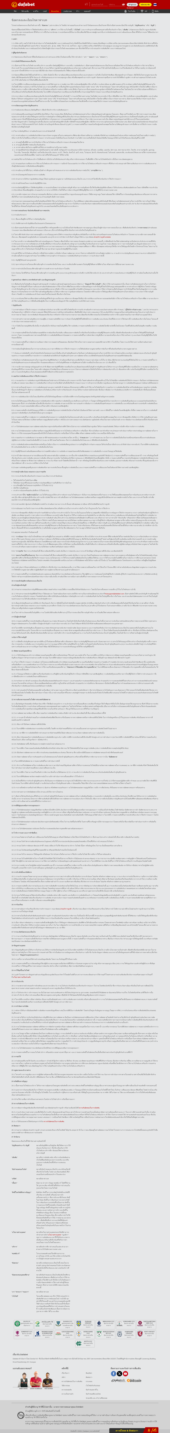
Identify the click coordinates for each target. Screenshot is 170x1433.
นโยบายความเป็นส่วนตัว (22, 977)
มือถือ (156, 11)
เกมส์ (45, 11)
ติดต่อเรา (89, 1377)
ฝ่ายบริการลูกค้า (66, 909)
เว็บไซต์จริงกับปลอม (93, 1385)
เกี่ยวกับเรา (65, 1373)
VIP (145, 11)
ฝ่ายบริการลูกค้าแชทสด (102, 237)
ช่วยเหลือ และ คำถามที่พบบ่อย (96, 1398)
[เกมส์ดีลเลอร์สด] (23, 4)
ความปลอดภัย (67, 1390)
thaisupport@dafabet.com (114, 594)
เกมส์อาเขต (67, 11)
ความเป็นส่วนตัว (67, 1394)
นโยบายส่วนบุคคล (54, 1235)
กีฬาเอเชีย (25, 11)
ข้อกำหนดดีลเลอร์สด (93, 1394)
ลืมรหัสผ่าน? (130, 8)
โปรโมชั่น (131, 11)
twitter (119, 1373)
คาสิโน (35, 11)
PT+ (77, 11)
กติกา (63, 1377)
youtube (125, 1373)
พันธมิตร (89, 1373)
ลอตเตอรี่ (87, 11)
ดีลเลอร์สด (55, 11)
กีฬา (15, 11)
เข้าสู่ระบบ (132, 5)
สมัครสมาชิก (145, 5)
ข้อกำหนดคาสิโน (92, 1390)
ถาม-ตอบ (89, 1381)
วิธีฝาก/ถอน (66, 1385)
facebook (113, 1373)
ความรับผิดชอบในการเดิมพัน (89, 1108)
